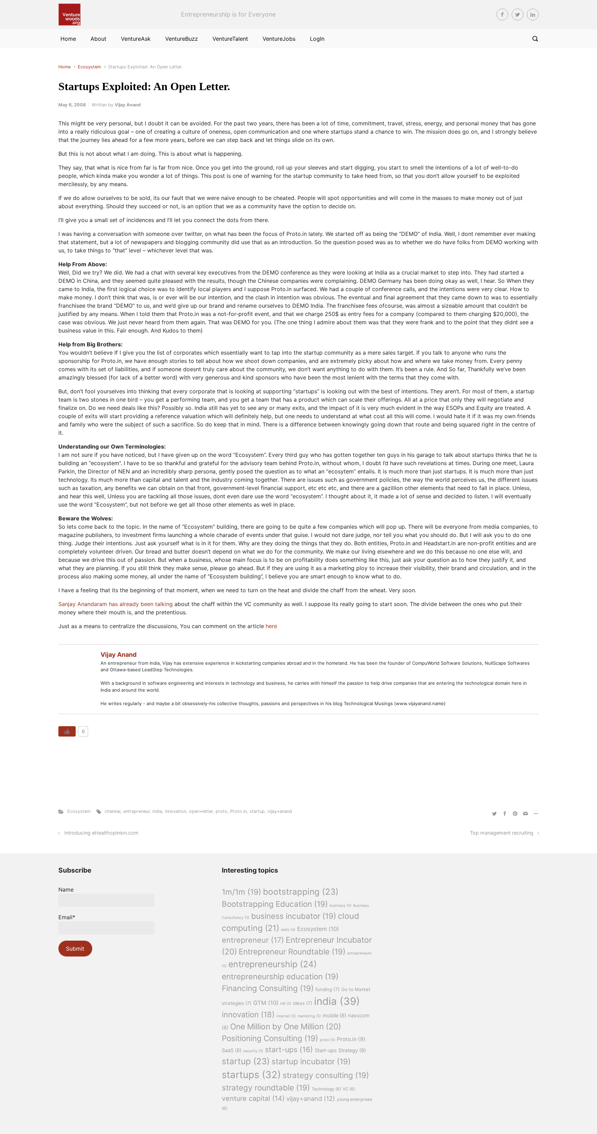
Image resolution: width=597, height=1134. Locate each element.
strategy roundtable (266, 1087)
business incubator (293, 916)
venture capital (253, 1098)
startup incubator (311, 1061)
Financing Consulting (268, 988)
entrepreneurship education (280, 976)
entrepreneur (136, 811)
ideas (302, 1003)
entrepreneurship (272, 964)
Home (64, 66)
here (271, 626)
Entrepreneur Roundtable (292, 951)
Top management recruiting (501, 833)
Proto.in (238, 811)
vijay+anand (279, 811)
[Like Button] (67, 731)
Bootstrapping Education (275, 904)
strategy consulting (326, 1075)
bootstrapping (301, 891)
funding (327, 989)
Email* (66, 917)
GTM (265, 1002)
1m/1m (241, 891)
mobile (334, 1015)
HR (285, 1003)
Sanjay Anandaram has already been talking (116, 603)
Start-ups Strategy (340, 1050)
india (157, 811)
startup (257, 811)
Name (66, 889)
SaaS (231, 1050)
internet (286, 1016)
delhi (288, 930)
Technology (326, 1089)
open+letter (201, 811)
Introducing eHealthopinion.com (101, 833)
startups (251, 1074)
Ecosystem (89, 66)
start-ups (289, 1049)
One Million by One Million (285, 1026)
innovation (175, 811)
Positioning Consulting (270, 1038)
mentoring (309, 1016)
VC (349, 1089)
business (340, 905)
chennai (113, 811)
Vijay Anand (128, 104)
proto (221, 811)
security (253, 1051)
